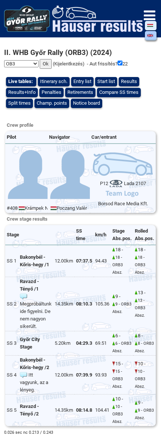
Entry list (82, 81)
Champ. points (52, 103)
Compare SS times (119, 92)
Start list (106, 81)
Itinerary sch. (53, 81)
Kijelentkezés (68, 64)
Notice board (86, 103)
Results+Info (22, 92)
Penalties (51, 92)
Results (129, 81)
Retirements (80, 92)
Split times (19, 103)
